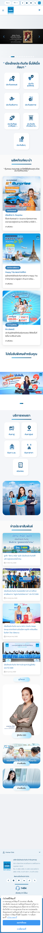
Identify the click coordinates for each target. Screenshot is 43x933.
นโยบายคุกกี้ (12, 917)
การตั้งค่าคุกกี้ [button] (21, 929)
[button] (21, 852)
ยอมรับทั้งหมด (21, 923)
